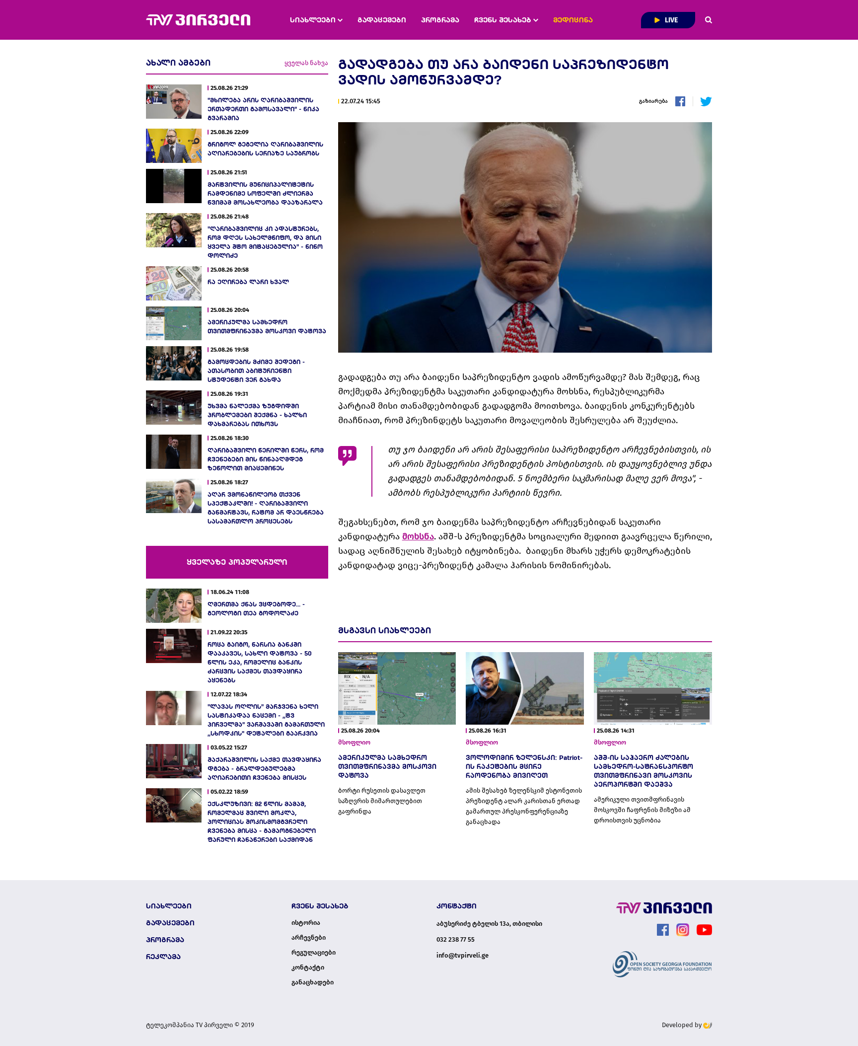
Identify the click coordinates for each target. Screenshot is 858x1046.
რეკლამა (163, 956)
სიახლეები (314, 19)
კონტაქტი (307, 967)
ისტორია (305, 922)
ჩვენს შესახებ (503, 19)
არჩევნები (308, 937)
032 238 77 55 (455, 939)
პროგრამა (440, 19)
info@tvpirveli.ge (462, 955)
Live (670, 20)
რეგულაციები (313, 952)
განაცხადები (312, 982)
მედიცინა (573, 19)
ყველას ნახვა (306, 63)
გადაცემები (382, 19)
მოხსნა (418, 536)
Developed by (682, 1025)
